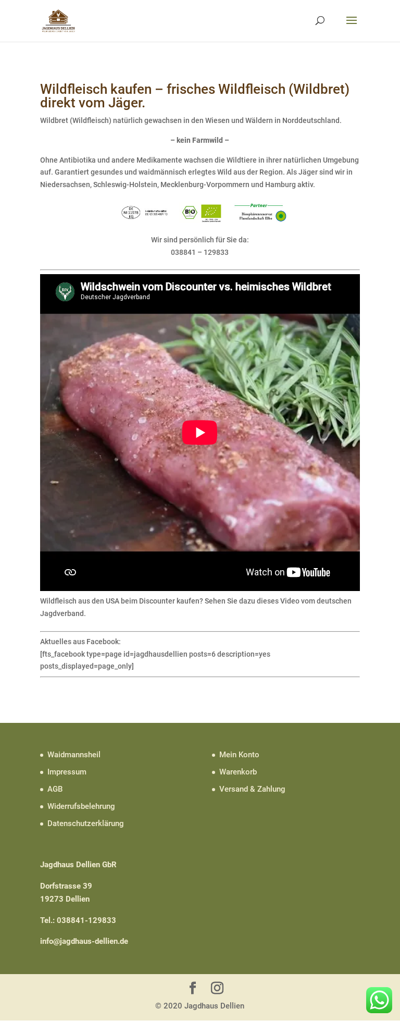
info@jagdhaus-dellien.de (84, 941)
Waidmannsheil (74, 754)
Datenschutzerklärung (85, 823)
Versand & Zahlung (252, 789)
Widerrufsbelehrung (81, 806)
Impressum (66, 772)
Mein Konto (239, 754)
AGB (55, 789)
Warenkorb (238, 772)
